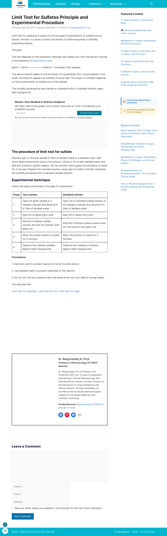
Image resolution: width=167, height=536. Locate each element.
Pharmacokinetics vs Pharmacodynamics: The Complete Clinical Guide (138, 173)
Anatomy (60, 3)
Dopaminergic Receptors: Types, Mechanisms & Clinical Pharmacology (137, 146)
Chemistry (95, 3)
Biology (75, 3)
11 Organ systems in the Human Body (137, 21)
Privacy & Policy (148, 532)
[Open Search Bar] (151, 4)
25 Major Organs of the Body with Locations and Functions (138, 52)
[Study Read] (20, 4)
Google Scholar (66, 407)
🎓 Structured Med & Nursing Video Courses (136, 32)
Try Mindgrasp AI (122, 532)
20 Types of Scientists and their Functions (137, 63)
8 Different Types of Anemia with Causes (138, 73)
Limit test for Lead (69, 291)
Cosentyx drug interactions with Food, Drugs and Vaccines (137, 83)
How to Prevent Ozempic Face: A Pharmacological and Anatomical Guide (138, 186)
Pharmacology (41, 3)
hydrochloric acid (42, 60)
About (135, 532)
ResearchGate (84, 404)
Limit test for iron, (48, 291)
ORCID (98, 404)
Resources (116, 3)
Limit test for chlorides (24, 291)
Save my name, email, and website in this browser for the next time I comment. (58, 508)
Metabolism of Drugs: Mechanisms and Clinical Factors (138, 42)
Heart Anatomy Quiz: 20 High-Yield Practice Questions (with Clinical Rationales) (139, 133)
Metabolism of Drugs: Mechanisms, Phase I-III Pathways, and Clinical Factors (139, 160)
